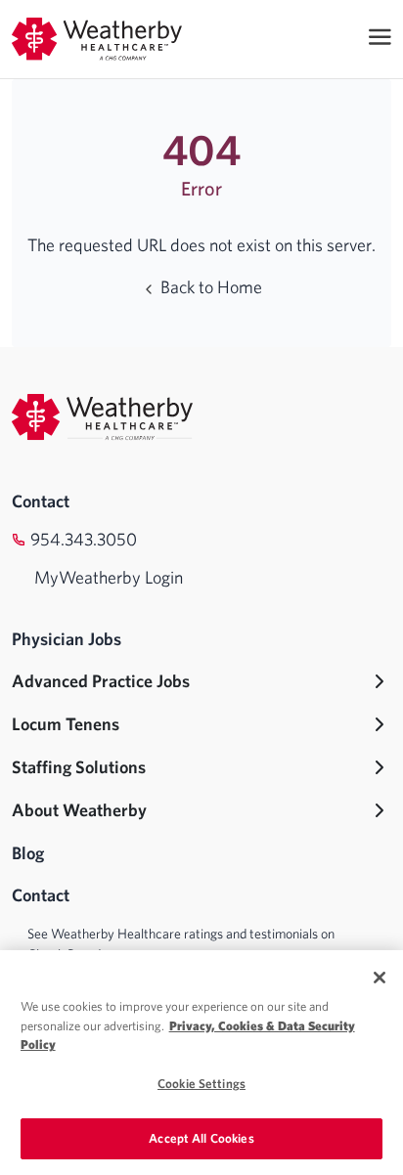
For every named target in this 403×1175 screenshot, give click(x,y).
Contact (40, 501)
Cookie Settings (201, 1083)
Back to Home (209, 287)
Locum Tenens (65, 724)
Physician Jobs (66, 639)
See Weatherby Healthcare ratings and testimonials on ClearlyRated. (181, 944)
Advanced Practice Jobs (101, 681)
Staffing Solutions (79, 767)
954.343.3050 (83, 539)
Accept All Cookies (201, 1138)
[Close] (379, 977)
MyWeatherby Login (108, 577)
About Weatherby (79, 810)
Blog (28, 853)
